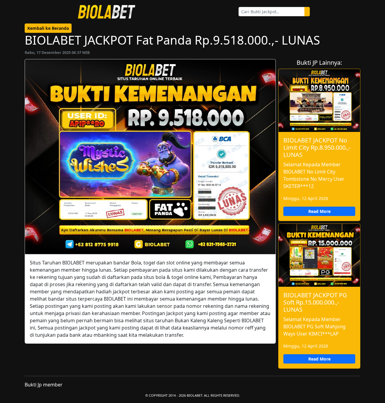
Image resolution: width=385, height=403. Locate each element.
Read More (319, 211)
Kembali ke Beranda (48, 28)
